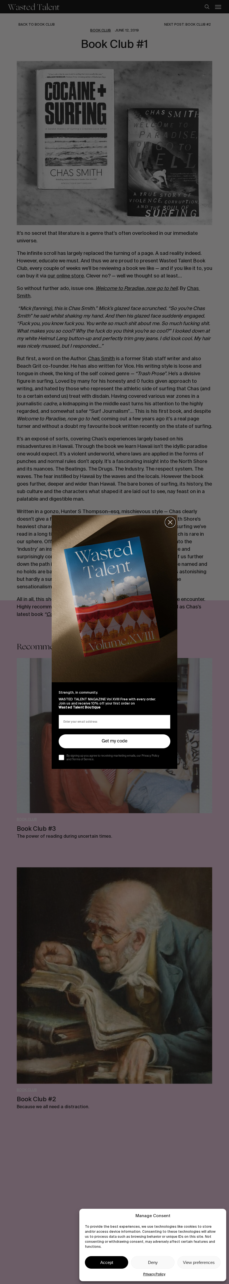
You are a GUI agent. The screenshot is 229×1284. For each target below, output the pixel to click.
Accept (106, 1262)
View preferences (199, 1262)
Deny (153, 1262)
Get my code (114, 741)
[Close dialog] (170, 522)
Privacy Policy (154, 1274)
